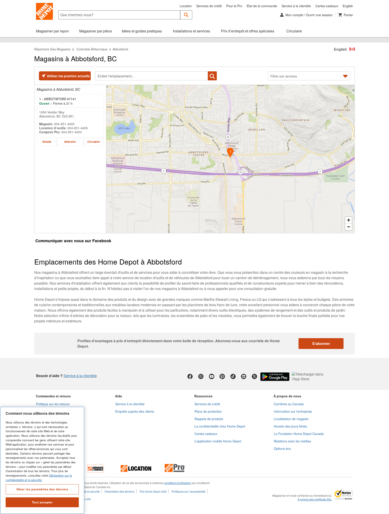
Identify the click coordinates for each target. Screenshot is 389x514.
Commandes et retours (53, 396)
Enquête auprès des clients (134, 411)
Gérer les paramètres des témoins (42, 489)
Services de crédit (209, 6)
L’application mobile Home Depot (217, 441)
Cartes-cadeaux (326, 6)
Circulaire (93, 142)
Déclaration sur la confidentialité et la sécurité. (39, 477)
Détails (46, 142)
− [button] (348, 227)
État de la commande (262, 6)
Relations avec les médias (292, 441)
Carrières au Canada (289, 404)
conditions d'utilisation (177, 483)
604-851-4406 (78, 128)
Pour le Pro (234, 6)
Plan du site (83, 499)
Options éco (282, 448)
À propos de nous (287, 396)
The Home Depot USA (153, 491)
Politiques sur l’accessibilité (188, 491)
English (348, 6)
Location (186, 6)
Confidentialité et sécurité (84, 491)
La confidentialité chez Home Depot (219, 426)
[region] (42, 460)
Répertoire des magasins (52, 49)
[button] (186, 14)
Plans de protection (208, 411)
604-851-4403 (71, 132)
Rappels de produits (208, 419)
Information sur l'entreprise (293, 411)
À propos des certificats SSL (315, 499)
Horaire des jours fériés (290, 426)
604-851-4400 (64, 124)
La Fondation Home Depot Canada (299, 433)
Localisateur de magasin (291, 419)
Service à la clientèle (296, 6)
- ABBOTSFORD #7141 (57, 99)
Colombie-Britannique (92, 49)
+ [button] (348, 220)
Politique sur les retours (53, 404)
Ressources (203, 396)
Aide (118, 396)
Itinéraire (70, 142)
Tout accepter (42, 502)
